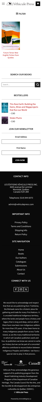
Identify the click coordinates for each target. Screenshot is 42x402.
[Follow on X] (26, 289)
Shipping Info (21, 230)
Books (21, 253)
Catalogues (21, 261)
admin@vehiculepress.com (21, 204)
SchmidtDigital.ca (25, 399)
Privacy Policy (21, 222)
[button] (3, 4)
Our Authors (21, 257)
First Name (21, 148)
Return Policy (21, 234)
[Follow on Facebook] (16, 289)
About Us (21, 269)
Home (21, 249)
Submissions (21, 265)
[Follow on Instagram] (21, 289)
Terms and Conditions (21, 226)
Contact (21, 273)
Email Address (21, 136)
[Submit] (37, 84)
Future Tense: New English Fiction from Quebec (11, 55)
